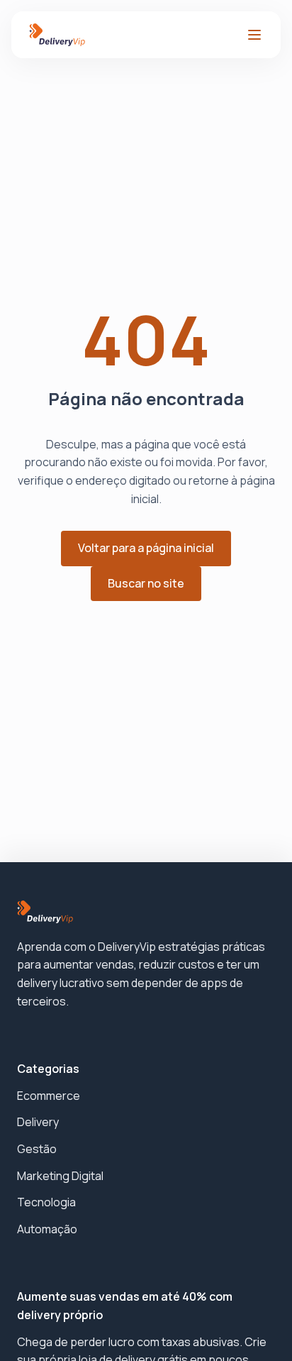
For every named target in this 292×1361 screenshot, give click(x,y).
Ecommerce (48, 1095)
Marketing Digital (60, 1176)
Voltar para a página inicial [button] (146, 548)
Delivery (38, 1122)
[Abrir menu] (254, 34)
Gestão (37, 1149)
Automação (47, 1229)
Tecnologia (46, 1202)
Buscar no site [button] (146, 583)
